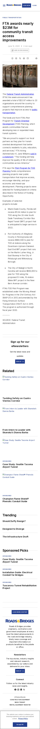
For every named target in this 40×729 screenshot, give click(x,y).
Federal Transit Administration (20, 94)
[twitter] (20, 58)
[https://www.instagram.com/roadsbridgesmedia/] (18, 690)
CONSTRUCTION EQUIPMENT (20, 699)
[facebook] (12, 58)
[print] (36, 58)
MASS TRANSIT (20, 702)
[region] (20, 720)
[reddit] (24, 58)
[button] (4, 5)
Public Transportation (12, 17)
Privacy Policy (23, 718)
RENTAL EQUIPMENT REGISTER (20, 705)
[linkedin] (16, 58)
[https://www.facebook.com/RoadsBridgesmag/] (15, 690)
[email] (28, 58)
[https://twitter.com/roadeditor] (24, 690)
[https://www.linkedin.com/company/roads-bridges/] (21, 690)
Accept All (20, 724)
